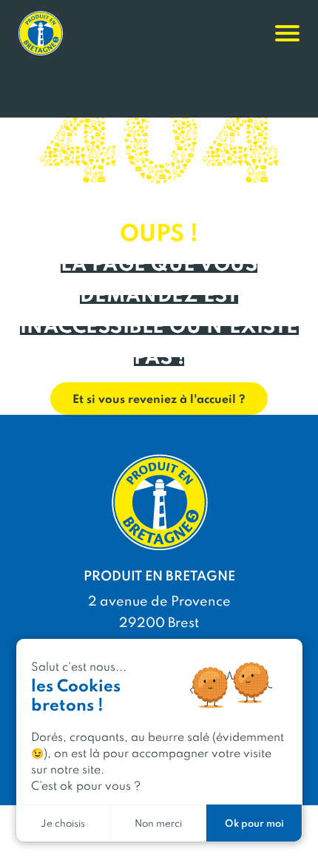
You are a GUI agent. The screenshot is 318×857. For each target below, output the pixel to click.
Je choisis (63, 822)
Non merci (158, 822)
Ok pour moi (254, 822)
